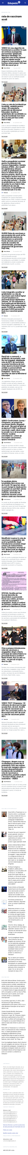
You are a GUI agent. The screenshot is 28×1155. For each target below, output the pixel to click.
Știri (5, 28)
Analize (5, 462)
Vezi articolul (4, 81)
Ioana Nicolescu (7, 442)
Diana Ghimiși (7, 68)
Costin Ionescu (7, 499)
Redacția (6, 192)
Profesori (6, 401)
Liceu (5, 684)
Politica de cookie (7, 1130)
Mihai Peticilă (7, 554)
